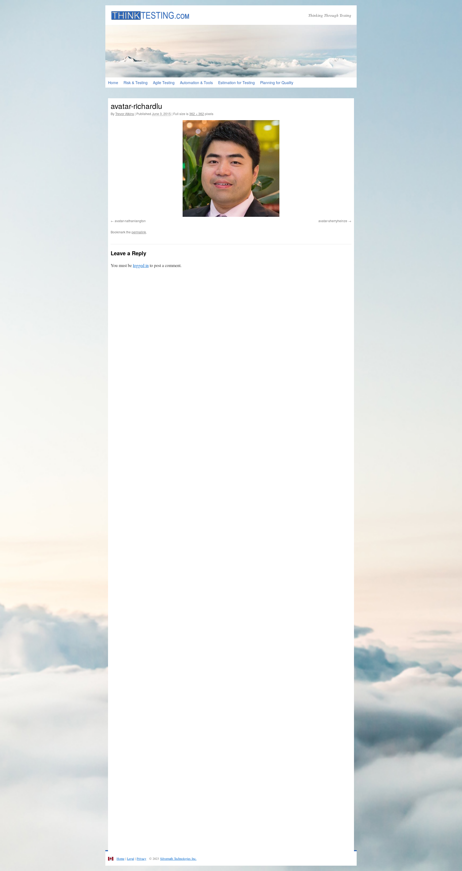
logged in (141, 265)
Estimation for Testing (236, 82)
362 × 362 (196, 113)
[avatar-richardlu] (231, 168)
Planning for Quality (276, 82)
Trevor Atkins (124, 113)
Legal (130, 858)
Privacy (141, 858)
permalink (139, 232)
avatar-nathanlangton (130, 220)
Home (113, 82)
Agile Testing (164, 82)
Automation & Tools (196, 82)
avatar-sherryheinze (332, 220)
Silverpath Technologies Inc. (178, 858)
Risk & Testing (136, 82)
